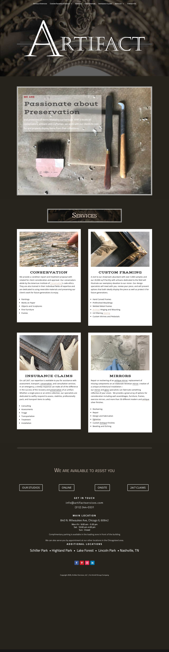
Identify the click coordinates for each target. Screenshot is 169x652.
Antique (103, 423)
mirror (135, 383)
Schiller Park (39, 550)
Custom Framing (120, 272)
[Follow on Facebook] (76, 563)
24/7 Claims (138, 487)
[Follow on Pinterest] (82, 563)
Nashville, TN (129, 550)
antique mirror (121, 380)
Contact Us (131, 4)
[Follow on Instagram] (87, 563)
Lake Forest (85, 550)
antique (145, 399)
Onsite (102, 487)
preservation (56, 390)
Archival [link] (96, 309)
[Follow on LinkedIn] (92, 563)
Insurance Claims (105, 4)
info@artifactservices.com (84, 502)
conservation (46, 383)
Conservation (90, 4)
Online (66, 487)
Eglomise (97, 419)
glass (107, 390)
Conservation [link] (56, 283)
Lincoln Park (108, 550)
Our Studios (31, 487)
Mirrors (78, 4)
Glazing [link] (106, 313)
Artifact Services (40, 4)
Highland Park (62, 550)
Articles (118, 4)
